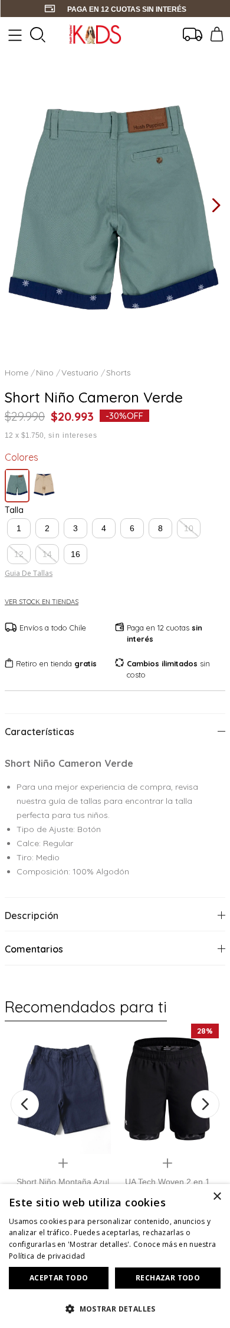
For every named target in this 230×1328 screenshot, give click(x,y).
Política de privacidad (47, 1256)
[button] (19, 528)
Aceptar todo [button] (58, 1278)
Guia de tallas (28, 573)
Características (39, 731)
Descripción (31, 915)
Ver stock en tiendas (41, 602)
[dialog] (115, 1256)
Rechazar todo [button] (168, 1278)
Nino (45, 372)
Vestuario (79, 372)
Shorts (118, 372)
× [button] (216, 1196)
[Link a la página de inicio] (18, 372)
